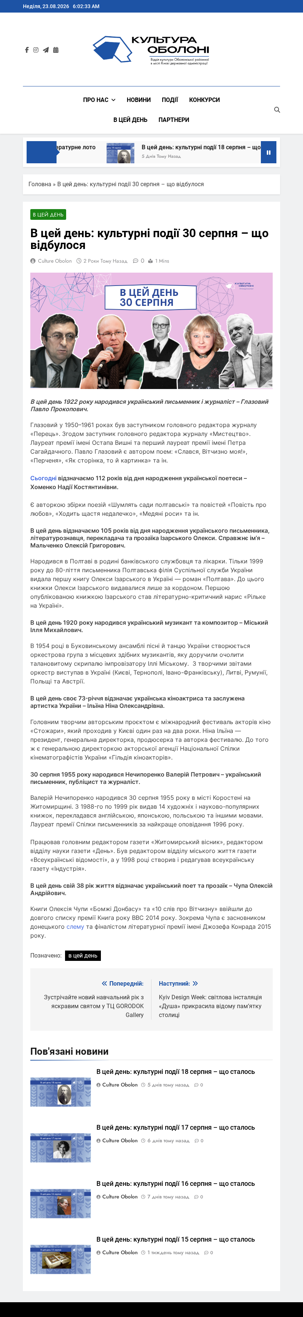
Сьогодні (43, 478)
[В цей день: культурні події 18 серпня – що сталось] (108, 157)
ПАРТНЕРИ (174, 119)
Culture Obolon (55, 261)
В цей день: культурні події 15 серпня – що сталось (176, 1239)
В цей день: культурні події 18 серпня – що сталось (201, 147)
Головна (39, 184)
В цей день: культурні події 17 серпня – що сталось (176, 1127)
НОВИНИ (139, 99)
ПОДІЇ (170, 99)
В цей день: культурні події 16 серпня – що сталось (176, 1183)
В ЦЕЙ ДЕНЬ (130, 119)
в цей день (83, 955)
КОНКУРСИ (204, 99)
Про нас (95, 99)
